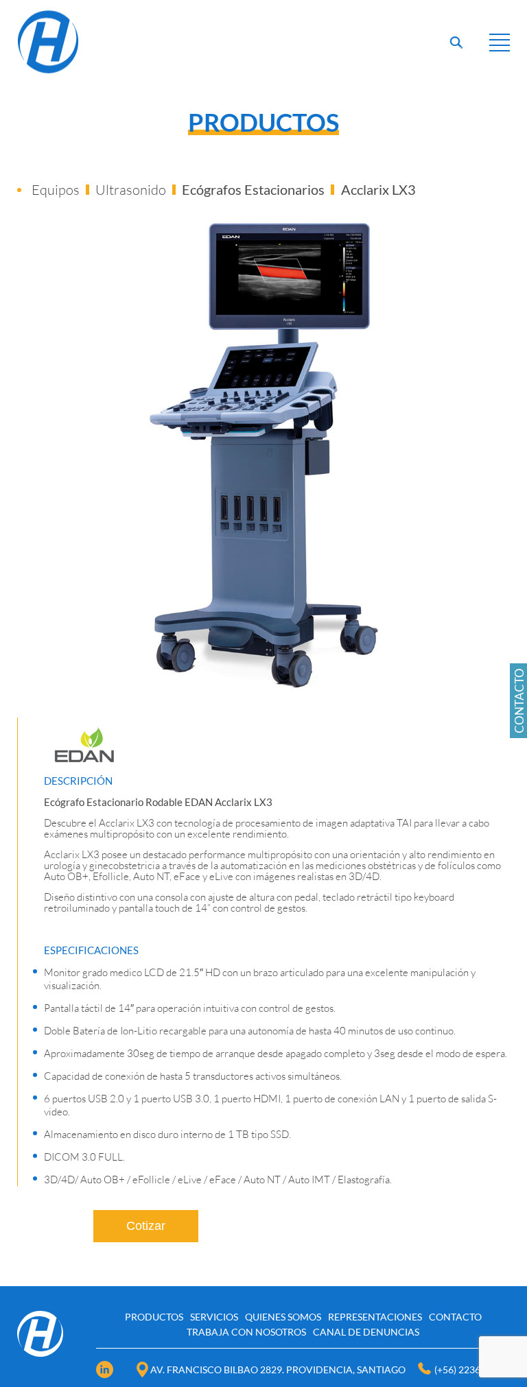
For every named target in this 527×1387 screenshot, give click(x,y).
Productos (154, 1317)
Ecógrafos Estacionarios (253, 189)
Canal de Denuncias (366, 1332)
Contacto (455, 1317)
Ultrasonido (130, 189)
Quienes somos (283, 1317)
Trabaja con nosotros (246, 1332)
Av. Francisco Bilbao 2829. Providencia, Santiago (278, 1369)
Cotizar (145, 1226)
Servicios (214, 1317)
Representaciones (375, 1317)
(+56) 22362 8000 (472, 1369)
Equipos (56, 189)
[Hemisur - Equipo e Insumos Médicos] (48, 72)
